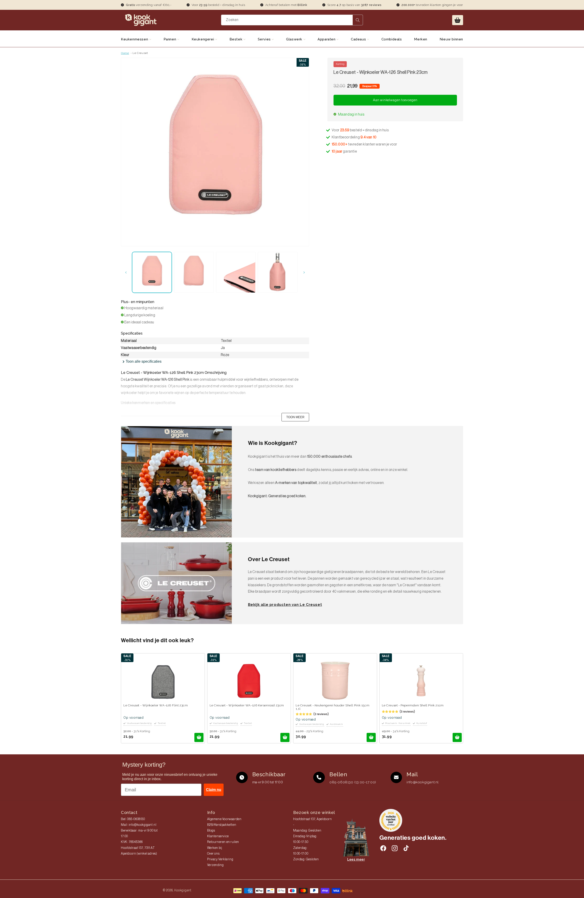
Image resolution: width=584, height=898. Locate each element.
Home (125, 53)
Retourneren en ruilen (223, 842)
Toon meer (295, 417)
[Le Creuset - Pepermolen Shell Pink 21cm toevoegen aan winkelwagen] (457, 737)
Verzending (215, 865)
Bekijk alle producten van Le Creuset (285, 604)
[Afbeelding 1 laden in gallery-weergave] (152, 272)
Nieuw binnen (451, 39)
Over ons (213, 853)
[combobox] (292, 20)
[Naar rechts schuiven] (304, 272)
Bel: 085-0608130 (133, 819)
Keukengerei (203, 39)
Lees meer (356, 859)
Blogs (211, 830)
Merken (420, 39)
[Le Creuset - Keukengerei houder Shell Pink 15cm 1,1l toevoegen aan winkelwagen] (371, 737)
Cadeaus (359, 39)
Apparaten (327, 39)
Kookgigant (182, 890)
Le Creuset (140, 53)
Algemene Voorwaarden (224, 819)
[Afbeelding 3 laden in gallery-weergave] (236, 272)
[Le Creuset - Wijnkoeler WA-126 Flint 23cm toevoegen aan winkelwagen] (198, 737)
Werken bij (214, 848)
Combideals (391, 39)
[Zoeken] (358, 20)
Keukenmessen (135, 39)
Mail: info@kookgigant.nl (138, 825)
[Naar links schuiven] (126, 272)
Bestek (236, 39)
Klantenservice (218, 836)
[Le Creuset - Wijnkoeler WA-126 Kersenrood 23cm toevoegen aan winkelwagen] (284, 737)
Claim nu (213, 790)
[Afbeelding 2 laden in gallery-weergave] (194, 272)
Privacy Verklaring (220, 859)
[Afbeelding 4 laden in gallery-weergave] (277, 272)
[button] (457, 20)
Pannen (170, 39)
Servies (265, 39)
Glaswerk (294, 39)
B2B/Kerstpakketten (221, 825)
